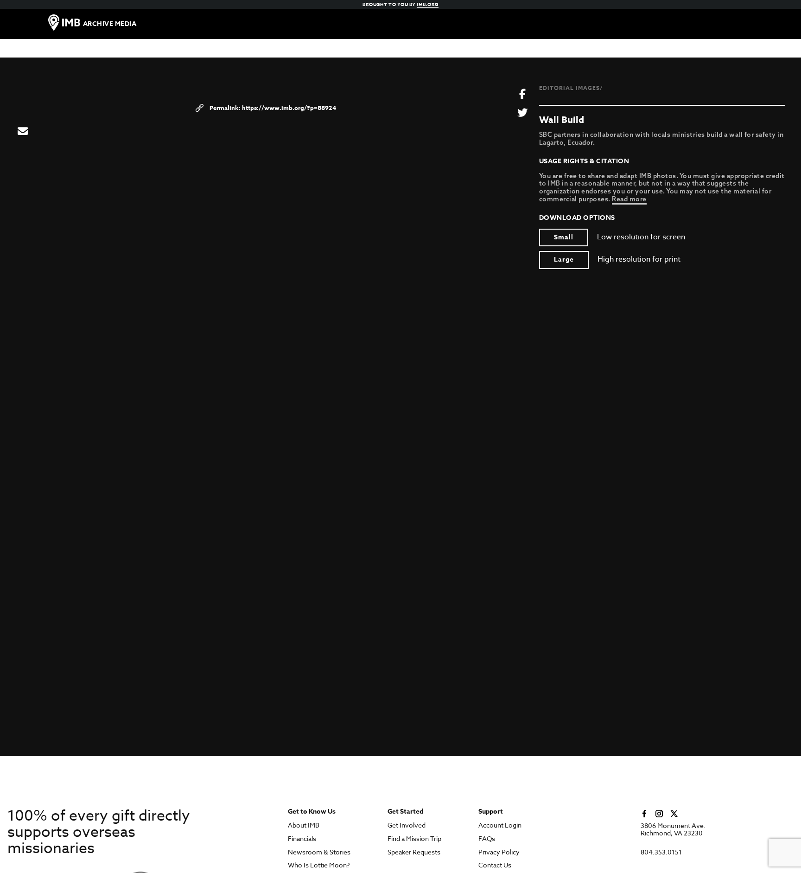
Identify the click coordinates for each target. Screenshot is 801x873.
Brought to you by (400, 4)
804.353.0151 (661, 852)
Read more (629, 199)
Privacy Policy (499, 852)
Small (563, 237)
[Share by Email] (22, 131)
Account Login (499, 825)
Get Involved (407, 825)
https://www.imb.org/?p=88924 (289, 107)
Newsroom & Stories (319, 852)
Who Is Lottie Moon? (319, 865)
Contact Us (494, 865)
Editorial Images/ (571, 88)
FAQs (486, 839)
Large (564, 259)
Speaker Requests (414, 852)
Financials (302, 839)
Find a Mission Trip (414, 839)
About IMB (303, 825)
